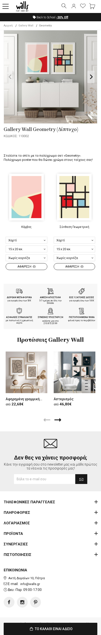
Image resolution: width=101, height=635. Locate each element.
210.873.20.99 (50, 323)
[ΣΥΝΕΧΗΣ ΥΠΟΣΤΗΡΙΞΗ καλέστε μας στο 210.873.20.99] (50, 311)
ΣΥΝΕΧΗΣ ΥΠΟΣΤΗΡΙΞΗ (50, 317)
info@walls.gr (30, 584)
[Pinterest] (35, 602)
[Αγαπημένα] (83, 6)
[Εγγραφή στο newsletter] (81, 479)
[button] (5, 6)
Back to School (52, 17)
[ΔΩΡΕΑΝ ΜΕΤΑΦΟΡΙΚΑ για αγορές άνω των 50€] (19, 291)
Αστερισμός (64, 399)
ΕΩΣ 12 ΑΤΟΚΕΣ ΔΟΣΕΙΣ (81, 297)
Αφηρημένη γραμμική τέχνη (28, 399)
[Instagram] (22, 602)
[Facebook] (9, 602)
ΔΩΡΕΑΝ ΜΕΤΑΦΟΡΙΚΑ (19, 297)
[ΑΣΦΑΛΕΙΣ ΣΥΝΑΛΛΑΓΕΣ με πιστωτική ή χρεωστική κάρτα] (19, 311)
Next (91, 77)
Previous (10, 77)
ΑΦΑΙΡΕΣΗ (24, 266)
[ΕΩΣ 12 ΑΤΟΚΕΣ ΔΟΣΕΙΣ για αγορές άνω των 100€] (81, 291)
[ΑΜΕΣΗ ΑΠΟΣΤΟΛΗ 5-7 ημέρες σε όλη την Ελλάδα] (50, 291)
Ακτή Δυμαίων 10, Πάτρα (26, 578)
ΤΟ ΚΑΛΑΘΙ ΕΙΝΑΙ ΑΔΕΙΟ (53, 629)
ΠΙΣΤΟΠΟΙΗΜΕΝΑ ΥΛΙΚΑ (82, 317)
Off (62, 17)
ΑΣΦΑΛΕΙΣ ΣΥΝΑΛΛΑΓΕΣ (19, 317)
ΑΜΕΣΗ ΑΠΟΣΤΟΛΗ (50, 297)
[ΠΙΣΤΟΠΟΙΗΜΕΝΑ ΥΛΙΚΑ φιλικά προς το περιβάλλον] (81, 311)
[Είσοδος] (73, 6)
